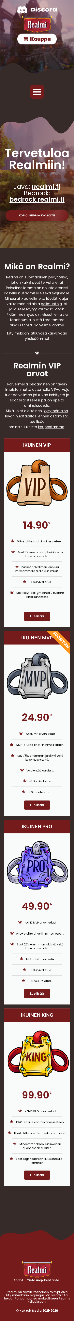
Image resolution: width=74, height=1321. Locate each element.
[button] (37, 92)
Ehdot (18, 1280)
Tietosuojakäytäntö (43, 1280)
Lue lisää (37, 616)
